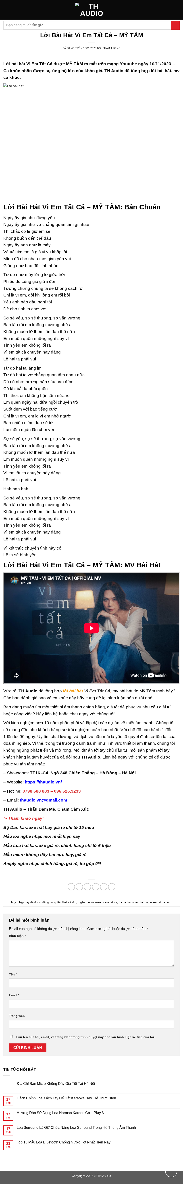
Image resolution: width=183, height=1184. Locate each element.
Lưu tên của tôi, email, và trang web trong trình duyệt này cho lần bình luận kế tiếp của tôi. (85, 1037)
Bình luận (17, 936)
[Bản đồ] (171, 1141)
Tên (13, 974)
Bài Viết (62, 902)
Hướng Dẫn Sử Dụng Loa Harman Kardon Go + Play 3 (60, 1113)
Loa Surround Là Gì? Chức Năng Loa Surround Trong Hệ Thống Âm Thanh (76, 1127)
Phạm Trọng (112, 48)
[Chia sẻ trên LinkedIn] (111, 886)
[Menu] (6, 9)
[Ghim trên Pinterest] (103, 886)
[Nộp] (175, 25)
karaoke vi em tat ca (104, 902)
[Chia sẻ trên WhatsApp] (71, 886)
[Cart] (177, 10)
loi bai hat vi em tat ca (133, 902)
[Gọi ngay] (171, 1171)
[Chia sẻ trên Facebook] (79, 886)
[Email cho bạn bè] (95, 886)
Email (14, 995)
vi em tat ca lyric (160, 902)
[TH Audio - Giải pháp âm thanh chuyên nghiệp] (91, 10)
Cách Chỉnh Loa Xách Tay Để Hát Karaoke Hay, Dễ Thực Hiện (66, 1098)
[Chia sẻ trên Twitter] (87, 886)
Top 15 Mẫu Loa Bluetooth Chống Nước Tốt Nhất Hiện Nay (63, 1142)
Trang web (17, 1016)
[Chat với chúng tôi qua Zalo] (171, 1156)
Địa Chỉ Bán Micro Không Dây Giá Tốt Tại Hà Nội (56, 1084)
